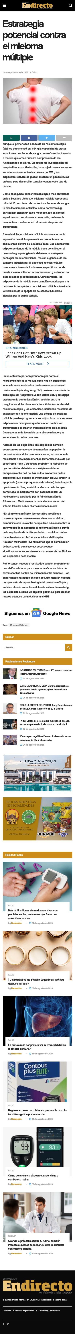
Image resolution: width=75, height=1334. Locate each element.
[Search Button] (68, 647)
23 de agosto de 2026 (42, 988)
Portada (12, 1236)
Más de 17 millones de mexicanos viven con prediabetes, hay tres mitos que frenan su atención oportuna (33, 914)
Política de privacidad (24, 1310)
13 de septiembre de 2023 (15, 72)
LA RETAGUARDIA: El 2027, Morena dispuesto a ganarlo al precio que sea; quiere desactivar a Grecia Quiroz (44, 689)
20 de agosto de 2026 (42, 1119)
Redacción (16, 923)
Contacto (7, 1310)
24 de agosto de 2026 (42, 923)
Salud (34, 72)
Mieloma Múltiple (19, 625)
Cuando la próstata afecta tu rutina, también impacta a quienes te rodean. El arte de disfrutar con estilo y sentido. (36, 1244)
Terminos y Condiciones (49, 1310)
